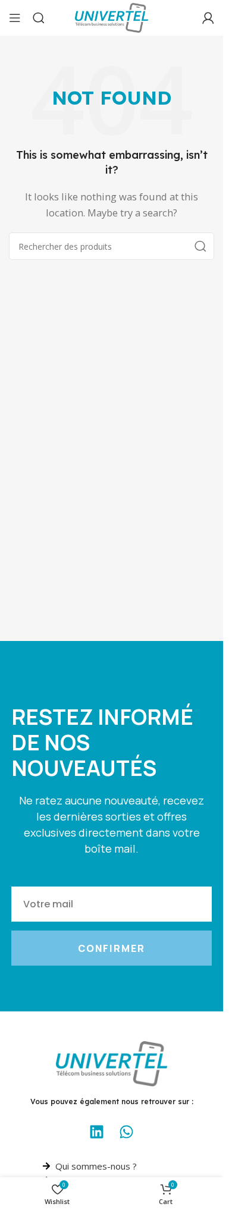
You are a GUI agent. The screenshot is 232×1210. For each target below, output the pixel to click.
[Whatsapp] (127, 1132)
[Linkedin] (97, 1132)
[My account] (208, 18)
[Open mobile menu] (15, 18)
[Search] (39, 18)
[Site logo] (111, 17)
